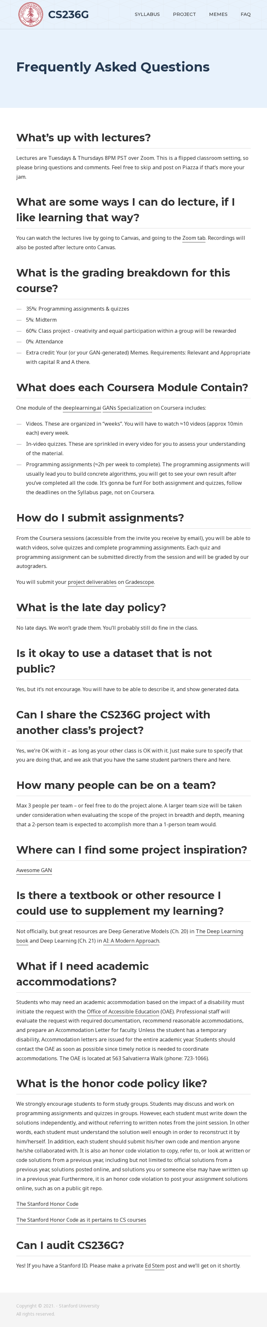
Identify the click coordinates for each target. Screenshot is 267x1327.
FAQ (246, 14)
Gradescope (139, 582)
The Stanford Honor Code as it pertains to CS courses (81, 1219)
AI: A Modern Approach (131, 940)
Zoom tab (193, 237)
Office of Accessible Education (123, 1011)
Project (184, 14)
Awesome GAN (34, 870)
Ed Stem (154, 1265)
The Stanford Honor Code (47, 1203)
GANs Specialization (127, 407)
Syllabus (147, 14)
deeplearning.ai (82, 407)
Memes (218, 14)
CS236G (67, 14)
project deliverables (92, 582)
